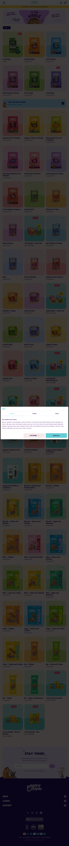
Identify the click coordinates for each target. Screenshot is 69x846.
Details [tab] (34, 413)
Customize (33, 435)
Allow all (56, 435)
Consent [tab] (12, 413)
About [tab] (57, 413)
